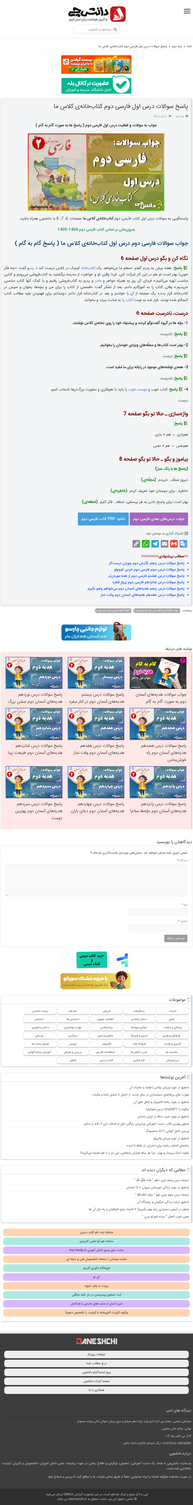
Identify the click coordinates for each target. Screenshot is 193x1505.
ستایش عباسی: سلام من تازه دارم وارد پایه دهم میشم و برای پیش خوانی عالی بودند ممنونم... (132, 1421)
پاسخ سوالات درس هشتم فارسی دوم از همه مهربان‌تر (147, 576)
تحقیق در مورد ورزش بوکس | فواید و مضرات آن (159, 1087)
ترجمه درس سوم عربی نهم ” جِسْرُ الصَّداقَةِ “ (162, 1194)
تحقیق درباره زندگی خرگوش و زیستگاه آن (163, 1202)
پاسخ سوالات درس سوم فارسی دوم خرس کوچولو (149, 570)
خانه (189, 46)
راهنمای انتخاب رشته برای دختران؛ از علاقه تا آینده (158, 1145)
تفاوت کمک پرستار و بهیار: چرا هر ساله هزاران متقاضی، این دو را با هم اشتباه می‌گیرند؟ (134, 1153)
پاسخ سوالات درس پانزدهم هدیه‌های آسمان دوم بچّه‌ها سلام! (158, 808)
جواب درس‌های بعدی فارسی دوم (159, 519)
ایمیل (182, 921)
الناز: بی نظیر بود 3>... (177, 1436)
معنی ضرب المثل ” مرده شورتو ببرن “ (165, 1216)
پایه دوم (177, 46)
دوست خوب (137, 389)
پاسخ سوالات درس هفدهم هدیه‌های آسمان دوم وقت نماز (143, 595)
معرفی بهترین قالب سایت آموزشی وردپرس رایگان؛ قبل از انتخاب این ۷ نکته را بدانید (136, 1124)
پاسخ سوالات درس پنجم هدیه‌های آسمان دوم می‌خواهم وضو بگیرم (136, 589)
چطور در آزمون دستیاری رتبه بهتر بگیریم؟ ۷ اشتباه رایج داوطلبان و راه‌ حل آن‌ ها (139, 1209)
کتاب (129, 300)
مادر (98, 281)
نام (184, 904)
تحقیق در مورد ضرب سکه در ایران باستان (163, 1116)
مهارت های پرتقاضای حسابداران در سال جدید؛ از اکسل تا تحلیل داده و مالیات (140, 1094)
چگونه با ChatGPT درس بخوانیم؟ (167, 1109)
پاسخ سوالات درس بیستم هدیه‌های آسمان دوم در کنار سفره (96, 698)
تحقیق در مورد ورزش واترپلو (171, 1138)
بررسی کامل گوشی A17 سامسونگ (167, 1131)
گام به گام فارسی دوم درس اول (114, 611)
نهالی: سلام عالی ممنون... (175, 1428)
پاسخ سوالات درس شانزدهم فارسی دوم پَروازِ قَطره (148, 582)
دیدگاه (182, 860)
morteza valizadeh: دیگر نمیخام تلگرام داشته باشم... (156, 1443)
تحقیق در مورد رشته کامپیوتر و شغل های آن (161, 1102)
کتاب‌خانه (88, 268)
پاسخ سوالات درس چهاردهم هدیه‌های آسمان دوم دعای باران (97, 808)
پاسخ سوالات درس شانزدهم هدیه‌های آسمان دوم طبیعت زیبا (35, 749)
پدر (31, 268)
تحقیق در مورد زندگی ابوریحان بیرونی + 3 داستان (157, 1187)
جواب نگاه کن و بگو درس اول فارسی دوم (157, 611)
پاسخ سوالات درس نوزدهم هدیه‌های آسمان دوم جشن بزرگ (35, 698)
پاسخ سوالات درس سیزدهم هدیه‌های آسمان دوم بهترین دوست (38, 811)
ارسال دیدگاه (160, 116)
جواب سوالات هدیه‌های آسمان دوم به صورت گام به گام (161, 698)
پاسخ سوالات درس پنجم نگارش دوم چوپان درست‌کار (147, 563)
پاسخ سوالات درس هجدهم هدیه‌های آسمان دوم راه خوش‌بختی (163, 753)
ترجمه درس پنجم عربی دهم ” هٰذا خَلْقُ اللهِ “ (161, 1180)
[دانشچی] (96, 15)
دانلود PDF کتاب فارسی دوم (103, 519)
